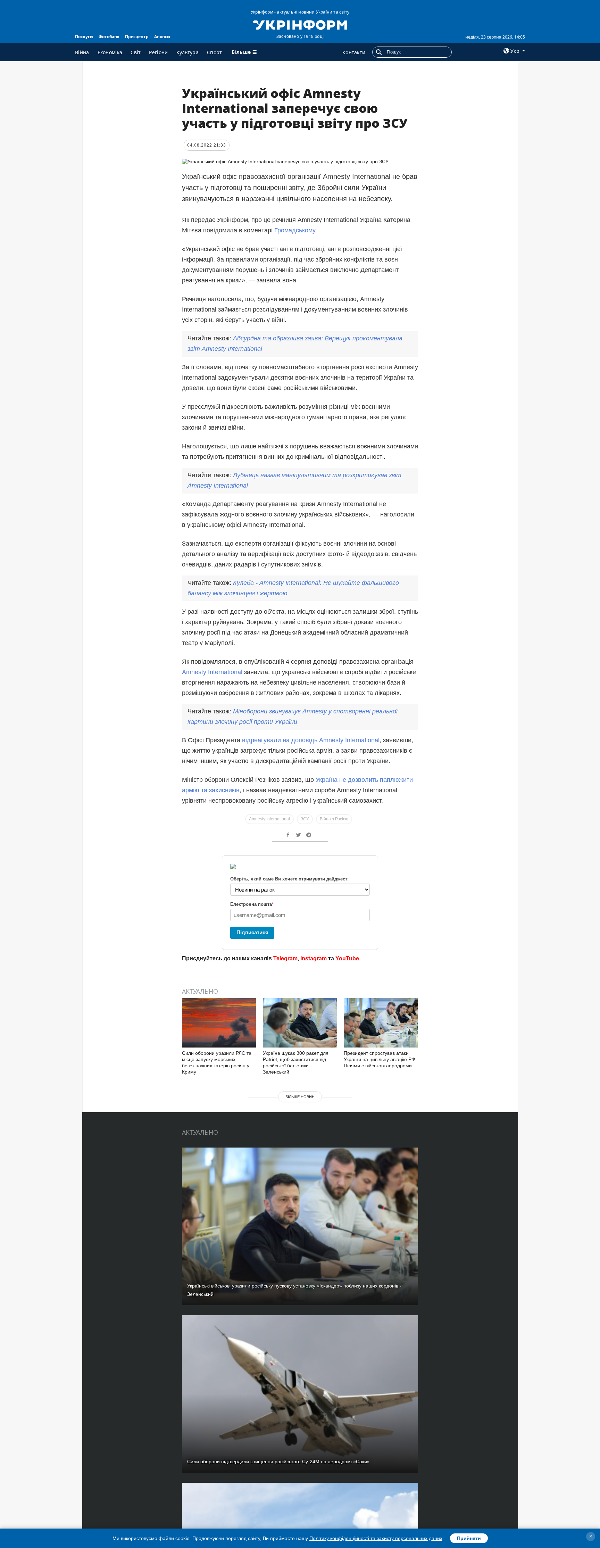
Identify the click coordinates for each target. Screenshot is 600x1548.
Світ (136, 52)
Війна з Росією (334, 819)
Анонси (162, 37)
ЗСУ (305, 819)
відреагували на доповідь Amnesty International (311, 740)
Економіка (110, 52)
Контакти (353, 52)
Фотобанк (109, 37)
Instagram (313, 958)
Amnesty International (212, 672)
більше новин (300, 1097)
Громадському (294, 230)
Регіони (158, 52)
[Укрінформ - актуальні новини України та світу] (300, 24)
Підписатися (252, 932)
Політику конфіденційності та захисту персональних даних (375, 1538)
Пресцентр (137, 37)
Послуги (84, 37)
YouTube (347, 958)
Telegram (285, 958)
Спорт (214, 52)
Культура (187, 52)
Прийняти (469, 1538)
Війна (82, 52)
